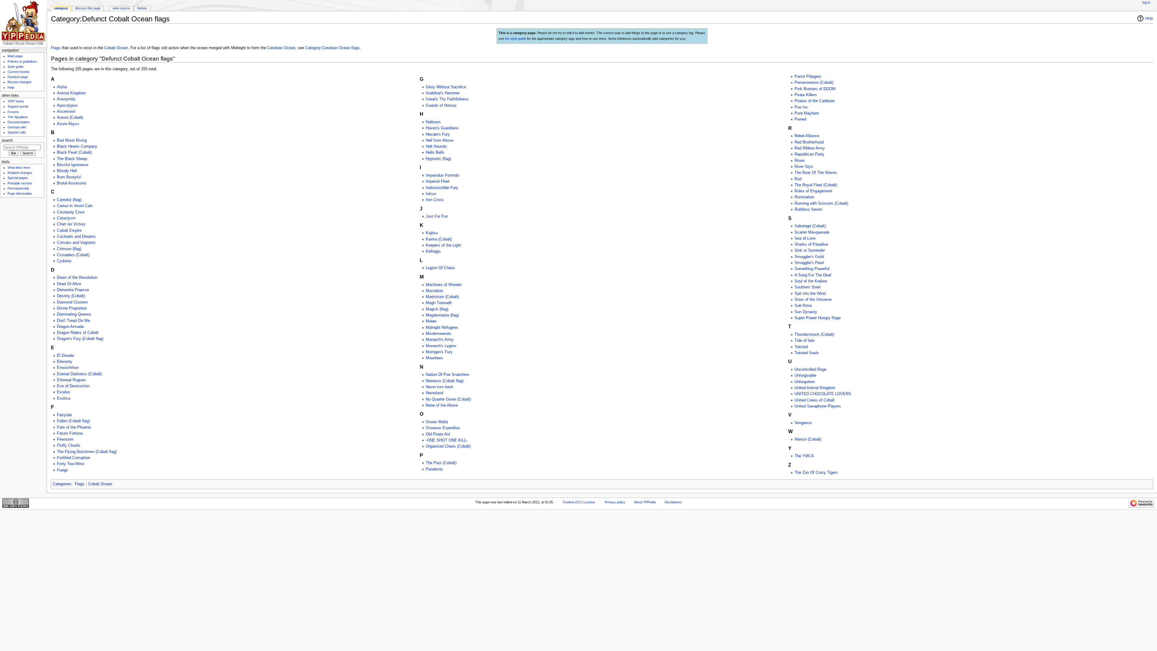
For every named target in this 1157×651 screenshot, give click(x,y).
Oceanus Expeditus (443, 428)
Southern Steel (807, 287)
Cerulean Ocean (281, 48)
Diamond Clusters (72, 302)
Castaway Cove (70, 212)
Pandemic (434, 469)
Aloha (62, 87)
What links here (19, 167)
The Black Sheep (72, 159)
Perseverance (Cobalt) (814, 82)
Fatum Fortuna (70, 433)
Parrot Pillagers (808, 76)
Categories (62, 484)
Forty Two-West (70, 464)
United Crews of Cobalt (815, 400)
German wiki (17, 127)
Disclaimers (673, 502)
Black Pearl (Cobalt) (74, 152)
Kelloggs (433, 251)
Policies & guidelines (22, 61)
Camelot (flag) (69, 200)
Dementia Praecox (73, 290)
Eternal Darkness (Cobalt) (79, 374)
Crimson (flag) (69, 249)
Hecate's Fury (438, 134)
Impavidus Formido (442, 175)
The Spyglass (18, 117)
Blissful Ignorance (72, 165)
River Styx (804, 167)
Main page (15, 56)
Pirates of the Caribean (815, 101)
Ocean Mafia (437, 422)
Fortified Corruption (73, 458)
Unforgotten (805, 382)
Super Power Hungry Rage (818, 318)
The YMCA (804, 456)
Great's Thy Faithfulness (447, 99)
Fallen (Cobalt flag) (73, 421)
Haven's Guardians (442, 128)
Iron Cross (435, 200)
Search (7, 140)
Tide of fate (804, 340)
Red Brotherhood (809, 142)
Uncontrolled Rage (810, 369)
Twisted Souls (807, 353)
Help (1149, 18)
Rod (798, 179)
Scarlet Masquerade (812, 232)
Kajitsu (432, 233)
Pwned (800, 119)
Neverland (434, 393)
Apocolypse (67, 105)
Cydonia (64, 261)
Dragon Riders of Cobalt (78, 333)
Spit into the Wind (810, 293)
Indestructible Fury (442, 188)
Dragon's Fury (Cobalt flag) (80, 339)
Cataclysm (66, 218)
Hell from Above (439, 140)
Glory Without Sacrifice (446, 87)
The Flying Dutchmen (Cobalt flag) (87, 452)
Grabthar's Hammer (442, 93)
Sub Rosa (803, 305)
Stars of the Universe (813, 299)
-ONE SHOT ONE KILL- (447, 440)
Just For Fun (437, 216)
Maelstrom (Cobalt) (442, 297)
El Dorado (65, 356)
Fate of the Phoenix (74, 427)
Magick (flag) (437, 309)
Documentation (19, 122)
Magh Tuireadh (439, 303)
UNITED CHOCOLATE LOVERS (823, 394)
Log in (1146, 2)
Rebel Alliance (807, 136)
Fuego (62, 470)
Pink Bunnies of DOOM (815, 89)
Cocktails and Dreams (76, 236)
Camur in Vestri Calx (75, 206)
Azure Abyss (68, 124)
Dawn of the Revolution (77, 277)
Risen (799, 161)
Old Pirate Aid (438, 434)
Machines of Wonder (444, 285)
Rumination (804, 197)
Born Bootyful (69, 177)
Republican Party (809, 154)
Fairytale (64, 415)
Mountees (434, 358)
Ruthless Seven (808, 209)
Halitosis (433, 122)
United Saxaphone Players (818, 406)
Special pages (18, 178)
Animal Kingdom (71, 93)
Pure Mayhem (807, 113)
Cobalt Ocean (116, 48)
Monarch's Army (440, 340)
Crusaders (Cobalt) (73, 255)
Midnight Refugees (442, 328)
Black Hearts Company (77, 146)
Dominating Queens (74, 314)
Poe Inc (801, 107)
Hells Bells (435, 152)
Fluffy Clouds (68, 445)
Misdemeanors (438, 334)
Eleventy (64, 362)
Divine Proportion (72, 308)
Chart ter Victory (71, 224)
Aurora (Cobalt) (70, 117)
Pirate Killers (806, 95)
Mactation (434, 291)
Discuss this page (88, 8)
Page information (20, 193)
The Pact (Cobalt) (441, 463)
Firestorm (65, 439)
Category (61, 8)
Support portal (18, 106)
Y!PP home (16, 101)
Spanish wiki (17, 132)
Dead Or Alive (69, 284)
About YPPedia (645, 502)
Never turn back (439, 387)
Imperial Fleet (438, 181)
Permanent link (18, 188)
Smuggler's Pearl (809, 263)
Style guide (16, 66)
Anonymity (66, 99)
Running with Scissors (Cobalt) (821, 203)
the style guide (515, 38)
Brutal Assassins (71, 183)
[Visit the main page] (23, 23)
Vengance (803, 423)
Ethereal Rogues (71, 380)
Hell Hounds (436, 146)
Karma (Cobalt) (439, 239)
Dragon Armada (70, 327)
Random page (18, 77)
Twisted (801, 347)
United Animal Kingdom (815, 388)
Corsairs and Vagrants (76, 243)
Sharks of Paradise (811, 244)
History (142, 8)
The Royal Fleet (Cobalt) (816, 185)
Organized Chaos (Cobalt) (448, 446)
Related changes (20, 173)
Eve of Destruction (73, 386)
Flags (56, 48)
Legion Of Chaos (440, 268)
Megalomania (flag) (442, 315)
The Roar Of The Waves (816, 173)
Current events (19, 72)
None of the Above (442, 405)
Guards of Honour (441, 105)
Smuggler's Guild (809, 257)
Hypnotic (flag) (438, 159)
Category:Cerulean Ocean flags (332, 48)
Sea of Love (805, 238)
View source (121, 8)
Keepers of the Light (443, 245)
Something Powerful (812, 269)
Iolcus (431, 194)
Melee (431, 321)
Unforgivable (805, 375)
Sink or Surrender (810, 250)
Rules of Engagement (813, 191)
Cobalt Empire (69, 230)
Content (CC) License (579, 502)
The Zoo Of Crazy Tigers (816, 472)
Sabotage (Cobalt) (810, 226)
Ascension (66, 111)
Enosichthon (68, 368)
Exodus (63, 392)
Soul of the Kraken (811, 281)
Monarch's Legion (441, 346)
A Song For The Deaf (813, 275)
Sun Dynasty (806, 312)
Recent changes (20, 82)
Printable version (20, 183)
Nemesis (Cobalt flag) (444, 381)
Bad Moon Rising (72, 140)
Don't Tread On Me (73, 321)
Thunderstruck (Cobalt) (814, 334)
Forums (13, 112)
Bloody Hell (67, 171)
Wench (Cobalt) (808, 439)
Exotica (63, 398)
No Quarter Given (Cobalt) (448, 399)
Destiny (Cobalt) (71, 296)
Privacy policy (615, 502)
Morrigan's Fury (439, 352)
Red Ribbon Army (810, 148)
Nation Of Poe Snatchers (447, 375)
